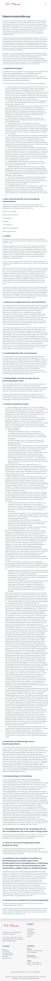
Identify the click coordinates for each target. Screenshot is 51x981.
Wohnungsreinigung (7, 953)
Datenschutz (8, 976)
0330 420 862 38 (36, 964)
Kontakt (29, 936)
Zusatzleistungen (7, 958)
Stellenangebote (31, 932)
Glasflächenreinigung (8, 954)
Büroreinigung (6, 951)
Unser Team (30, 934)
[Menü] (45, 4)
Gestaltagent (37, 972)
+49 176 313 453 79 (36, 962)
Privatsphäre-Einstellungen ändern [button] (30, 976)
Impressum (15, 976)
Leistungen (30, 931)
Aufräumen (5, 956)
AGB (20, 976)
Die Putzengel (30, 929)
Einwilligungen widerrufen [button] (32, 978)
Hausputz (5, 949)
